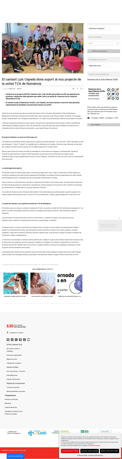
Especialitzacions (12, 375)
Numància (12, 264)
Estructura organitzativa (14, 355)
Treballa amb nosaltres (14, 363)
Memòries (8, 403)
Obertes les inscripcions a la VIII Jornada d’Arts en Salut (70, 296)
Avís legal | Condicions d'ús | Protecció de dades (14, 413)
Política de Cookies (94, 445)
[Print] (74, 88)
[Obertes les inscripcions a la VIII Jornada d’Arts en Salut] (69, 283)
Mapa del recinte (12, 359)
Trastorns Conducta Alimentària (49, 264)
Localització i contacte (16, 333)
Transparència (10, 395)
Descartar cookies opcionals (89, 451)
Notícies (19, 88)
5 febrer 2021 (12, 88)
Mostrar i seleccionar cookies (109, 451)
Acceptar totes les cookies (70, 451)
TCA (39, 264)
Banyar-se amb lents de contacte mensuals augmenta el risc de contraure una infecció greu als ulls (16, 296)
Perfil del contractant (11, 399)
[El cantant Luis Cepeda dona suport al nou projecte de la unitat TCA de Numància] (42, 46)
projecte (35, 264)
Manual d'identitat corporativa (16, 391)
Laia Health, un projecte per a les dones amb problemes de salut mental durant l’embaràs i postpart (43, 296)
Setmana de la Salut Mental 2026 (102, 79)
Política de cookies (82, 455)
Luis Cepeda (5, 264)
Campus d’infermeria (13, 379)
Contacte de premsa (13, 387)
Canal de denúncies (11, 407)
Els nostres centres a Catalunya (13, 350)
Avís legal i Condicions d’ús (95, 455)
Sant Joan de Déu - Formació (16, 371)
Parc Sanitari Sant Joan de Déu (23, 264)
